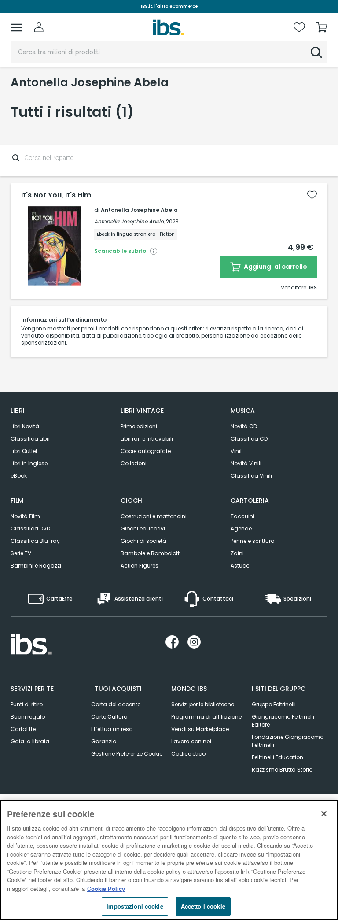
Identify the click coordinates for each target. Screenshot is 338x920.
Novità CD (244, 426)
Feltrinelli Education (277, 757)
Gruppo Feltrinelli (274, 704)
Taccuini (242, 516)
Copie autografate (146, 451)
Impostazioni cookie (135, 906)
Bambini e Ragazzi (36, 565)
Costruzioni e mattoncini (154, 516)
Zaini (237, 553)
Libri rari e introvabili (147, 438)
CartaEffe (23, 729)
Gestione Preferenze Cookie (126, 753)
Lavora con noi (191, 741)
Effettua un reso (111, 729)
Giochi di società (143, 541)
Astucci (241, 565)
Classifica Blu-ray (35, 541)
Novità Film (25, 516)
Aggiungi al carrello (274, 266)
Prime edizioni (139, 426)
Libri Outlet (24, 451)
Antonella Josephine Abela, (129, 221)
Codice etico (188, 753)
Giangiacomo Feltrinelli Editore (283, 720)
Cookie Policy (106, 888)
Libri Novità (25, 426)
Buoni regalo (28, 716)
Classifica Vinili (251, 475)
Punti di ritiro (27, 704)
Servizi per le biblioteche (202, 704)
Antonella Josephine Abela (139, 210)
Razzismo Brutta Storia (282, 769)
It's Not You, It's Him (56, 195)
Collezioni (134, 463)
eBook (19, 475)
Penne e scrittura (253, 541)
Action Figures (139, 565)
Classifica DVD (30, 528)
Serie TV (21, 553)
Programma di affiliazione (206, 716)
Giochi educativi (143, 528)
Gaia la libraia (30, 741)
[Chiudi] (324, 814)
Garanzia (104, 741)
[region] (169, 860)
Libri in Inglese (29, 463)
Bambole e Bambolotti (151, 553)
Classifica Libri (30, 438)
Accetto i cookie (203, 906)
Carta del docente (115, 704)
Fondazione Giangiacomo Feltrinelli (287, 741)
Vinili (237, 451)
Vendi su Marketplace (200, 729)
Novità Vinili (246, 463)
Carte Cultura (109, 716)
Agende (241, 528)
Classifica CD (249, 438)
